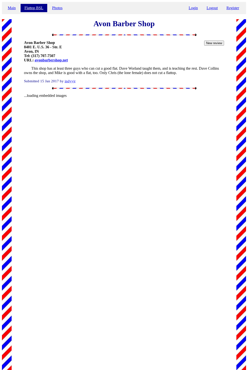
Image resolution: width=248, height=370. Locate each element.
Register (232, 8)
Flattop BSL (33, 8)
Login (193, 8)
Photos (57, 8)
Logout (212, 8)
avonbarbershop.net (51, 60)
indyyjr (70, 81)
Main (12, 8)
